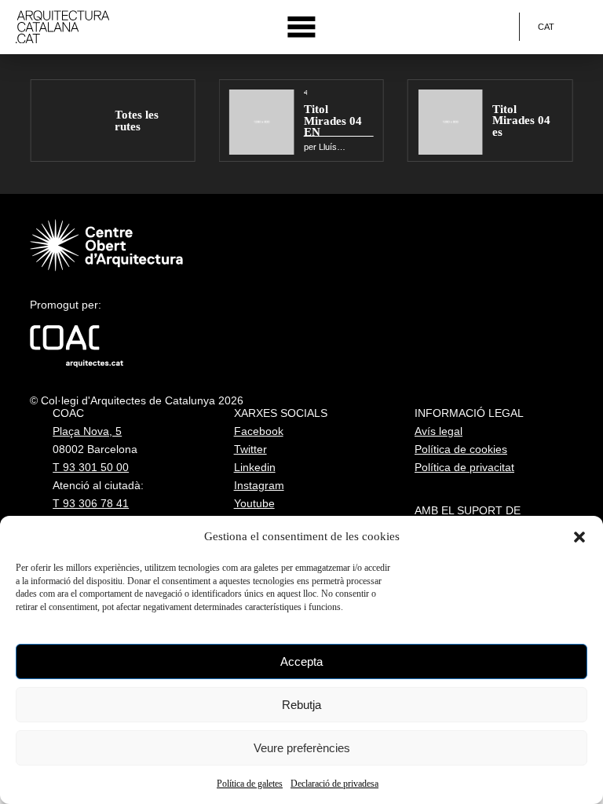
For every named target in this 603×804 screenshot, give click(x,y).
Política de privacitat (464, 467)
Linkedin (255, 467)
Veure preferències (302, 748)
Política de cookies (461, 449)
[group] (112, 120)
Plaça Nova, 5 (87, 431)
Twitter (250, 449)
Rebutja (301, 704)
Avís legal (438, 431)
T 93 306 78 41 (91, 503)
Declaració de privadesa (334, 783)
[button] (579, 537)
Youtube (254, 503)
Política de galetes (250, 783)
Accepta (301, 661)
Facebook (258, 431)
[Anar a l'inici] (62, 27)
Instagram (259, 485)
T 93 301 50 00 (91, 467)
